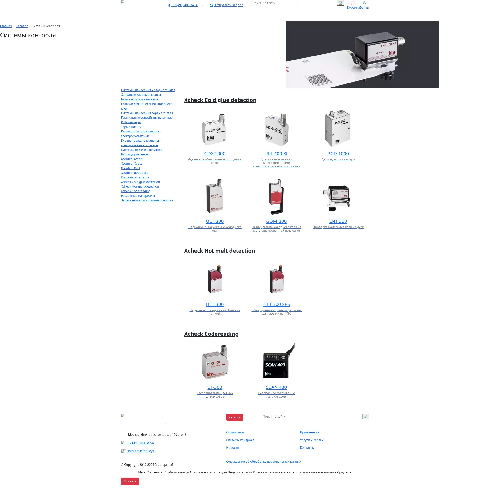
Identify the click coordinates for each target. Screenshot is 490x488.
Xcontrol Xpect (131, 163)
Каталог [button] (128, 15)
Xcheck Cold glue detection (140, 182)
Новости (245, 15)
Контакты (262, 15)
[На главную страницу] (141, 4)
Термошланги (131, 127)
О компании (146, 15)
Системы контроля (195, 15)
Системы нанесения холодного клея (148, 90)
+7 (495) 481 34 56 (140, 443)
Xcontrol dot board (135, 173)
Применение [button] (168, 15)
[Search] (365, 416)
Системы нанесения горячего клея (147, 113)
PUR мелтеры (131, 122)
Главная (6, 26)
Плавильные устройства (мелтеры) (147, 117)
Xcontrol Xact (130, 168)
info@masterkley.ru (141, 451)
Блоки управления (135, 154)
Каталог (22, 26)
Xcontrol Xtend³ (132, 159)
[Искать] (340, 3)
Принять (130, 481)
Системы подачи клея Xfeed (142, 150)
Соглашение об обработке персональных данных (263, 461)
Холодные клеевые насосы (141, 94)
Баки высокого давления (139, 99)
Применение (309, 432)
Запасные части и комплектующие (147, 200)
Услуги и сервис (224, 15)
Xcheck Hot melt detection (140, 186)
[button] (234, 417)
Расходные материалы (138, 196)
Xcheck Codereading (136, 191)
